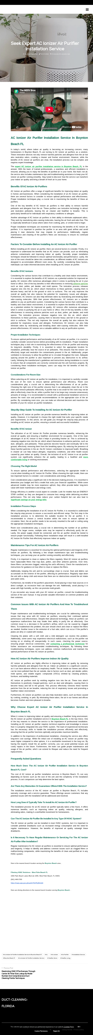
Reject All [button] (56, 1031)
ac (47, 954)
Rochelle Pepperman (31, 54)
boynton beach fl (9, 958)
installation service (79, 954)
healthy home (53, 958)
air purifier (65, 954)
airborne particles (80, 284)
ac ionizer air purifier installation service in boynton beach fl (23, 954)
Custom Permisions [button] (41, 1031)
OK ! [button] (79, 1027)
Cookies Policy (69, 1027)
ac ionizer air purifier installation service (31, 958)
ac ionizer (55, 954)
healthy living (65, 958)
